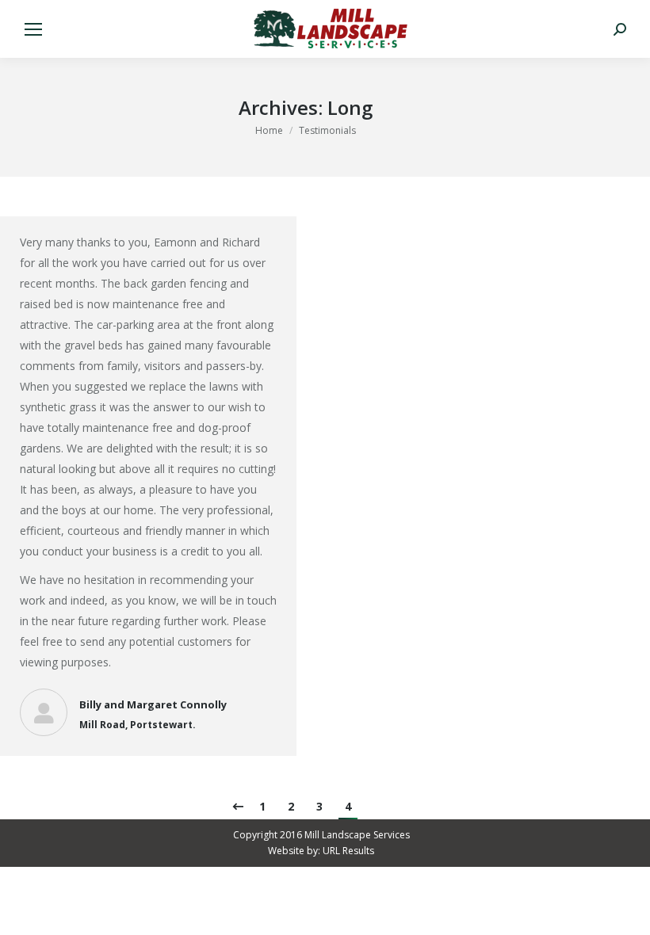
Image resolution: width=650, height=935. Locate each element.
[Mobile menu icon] (33, 29)
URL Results (348, 850)
